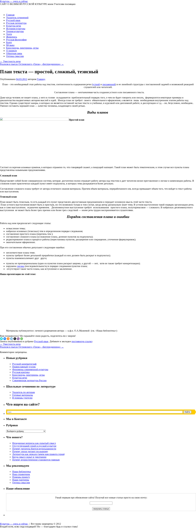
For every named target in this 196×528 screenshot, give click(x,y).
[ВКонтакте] (4, 338)
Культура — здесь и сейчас (14, 1)
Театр (9, 34)
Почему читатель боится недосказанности (34, 448)
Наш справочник (21, 474)
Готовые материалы (22, 395)
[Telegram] (11, 338)
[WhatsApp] (21, 338)
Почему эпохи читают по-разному (30, 451)
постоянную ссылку (82, 341)
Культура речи (13, 26)
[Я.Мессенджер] (1, 338)
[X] (14, 338)
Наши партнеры (20, 479)
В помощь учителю (22, 397)
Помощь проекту (21, 477)
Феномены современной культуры (30, 369)
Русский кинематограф (24, 364)
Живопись (11, 37)
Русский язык (13, 20)
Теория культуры (15, 31)
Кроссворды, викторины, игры (22, 48)
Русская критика (21, 372)
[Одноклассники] (8, 338)
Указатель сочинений (17, 17)
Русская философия (16, 39)
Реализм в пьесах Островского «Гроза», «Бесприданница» (32, 64)
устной (96, 84)
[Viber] (18, 338)
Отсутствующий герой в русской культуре (34, 446)
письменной (108, 84)
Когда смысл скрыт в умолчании (29, 457)
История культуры (15, 28)
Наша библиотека (21, 471)
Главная (10, 14)
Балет (9, 42)
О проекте (11, 50)
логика (20, 266)
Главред (41, 79)
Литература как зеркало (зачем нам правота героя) (38, 454)
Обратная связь (14, 53)
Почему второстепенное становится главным (36, 459)
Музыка (10, 45)
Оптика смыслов (15, 56)
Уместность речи (10, 61)
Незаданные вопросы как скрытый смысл (34, 443)
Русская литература (16, 23)
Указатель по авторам (23, 392)
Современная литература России (29, 380)
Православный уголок (24, 366)
